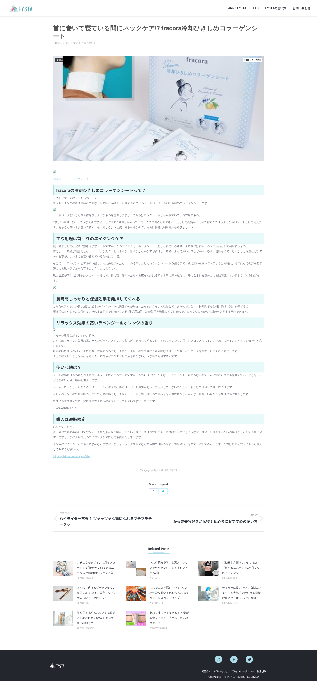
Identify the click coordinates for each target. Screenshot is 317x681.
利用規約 (261, 671)
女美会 (60, 60)
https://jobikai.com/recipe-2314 (71, 456)
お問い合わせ (221, 671)
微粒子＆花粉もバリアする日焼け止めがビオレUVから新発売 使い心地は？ (96, 618)
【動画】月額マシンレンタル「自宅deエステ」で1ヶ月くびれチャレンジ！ (241, 567)
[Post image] (63, 568)
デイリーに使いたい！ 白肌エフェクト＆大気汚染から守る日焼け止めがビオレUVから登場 (241, 592)
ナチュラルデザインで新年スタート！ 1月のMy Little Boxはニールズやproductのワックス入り (96, 567)
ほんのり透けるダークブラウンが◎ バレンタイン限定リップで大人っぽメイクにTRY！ (96, 592)
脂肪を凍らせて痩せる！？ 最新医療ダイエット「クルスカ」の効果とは (169, 618)
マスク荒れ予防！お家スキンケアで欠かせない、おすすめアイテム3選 (169, 567)
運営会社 (206, 671)
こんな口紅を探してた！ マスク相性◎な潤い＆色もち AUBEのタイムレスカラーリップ (169, 592)
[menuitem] (237, 8)
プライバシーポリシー (242, 671)
